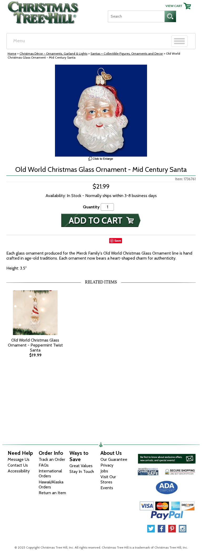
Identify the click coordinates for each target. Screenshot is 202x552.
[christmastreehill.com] (43, 11)
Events (106, 487)
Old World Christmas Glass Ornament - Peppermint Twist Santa (35, 345)
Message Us (18, 459)
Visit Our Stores (108, 479)
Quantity (91, 206)
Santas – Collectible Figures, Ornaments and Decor (126, 53)
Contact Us (18, 465)
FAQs (44, 465)
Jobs (104, 470)
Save (117, 241)
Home (12, 53)
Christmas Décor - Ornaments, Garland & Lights (53, 53)
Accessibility (19, 470)
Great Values (81, 465)
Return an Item (52, 492)
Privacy (106, 465)
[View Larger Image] (101, 111)
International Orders (50, 473)
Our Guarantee (113, 459)
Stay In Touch (81, 471)
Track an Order (52, 459)
